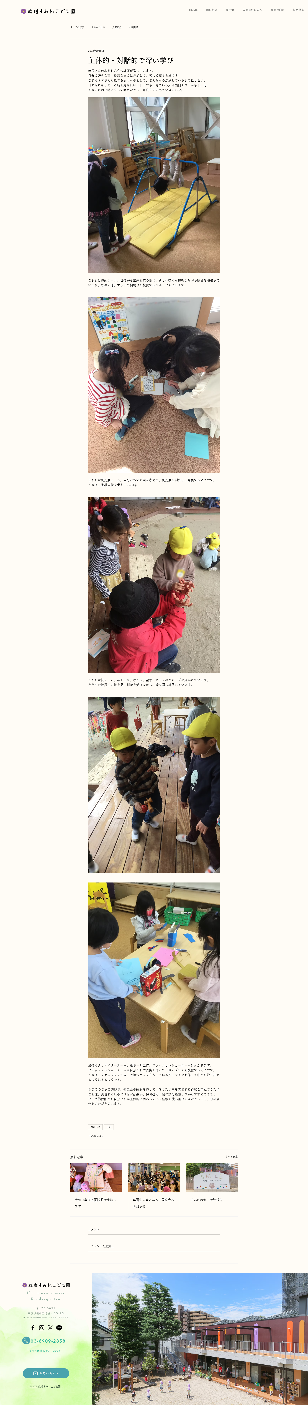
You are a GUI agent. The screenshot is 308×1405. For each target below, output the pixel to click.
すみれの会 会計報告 (206, 1199)
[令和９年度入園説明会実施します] (96, 1177)
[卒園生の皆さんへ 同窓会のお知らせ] (154, 1177)
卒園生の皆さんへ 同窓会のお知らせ (153, 1203)
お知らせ (95, 1127)
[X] (50, 1327)
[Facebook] (32, 1327)
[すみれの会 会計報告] (212, 1177)
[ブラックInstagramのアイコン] (41, 1327)
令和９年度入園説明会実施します (95, 1203)
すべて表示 (231, 1156)
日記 (108, 1127)
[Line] (59, 1327)
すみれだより (96, 1136)
